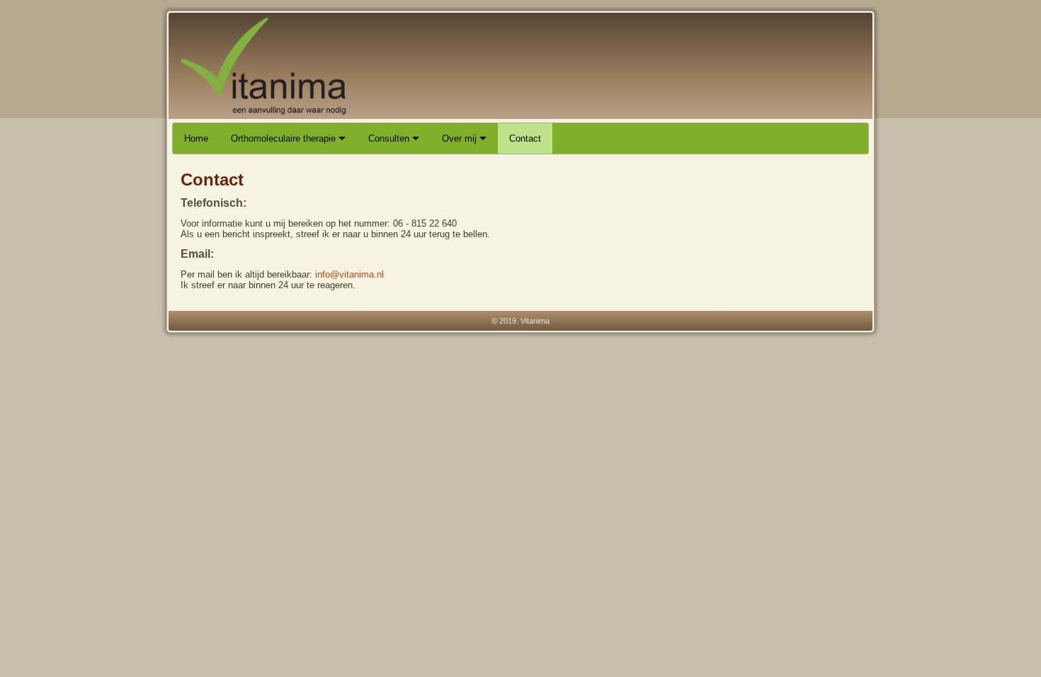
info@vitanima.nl (349, 274)
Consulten (390, 138)
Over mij (460, 138)
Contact (525, 138)
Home (196, 138)
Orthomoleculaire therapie (285, 138)
